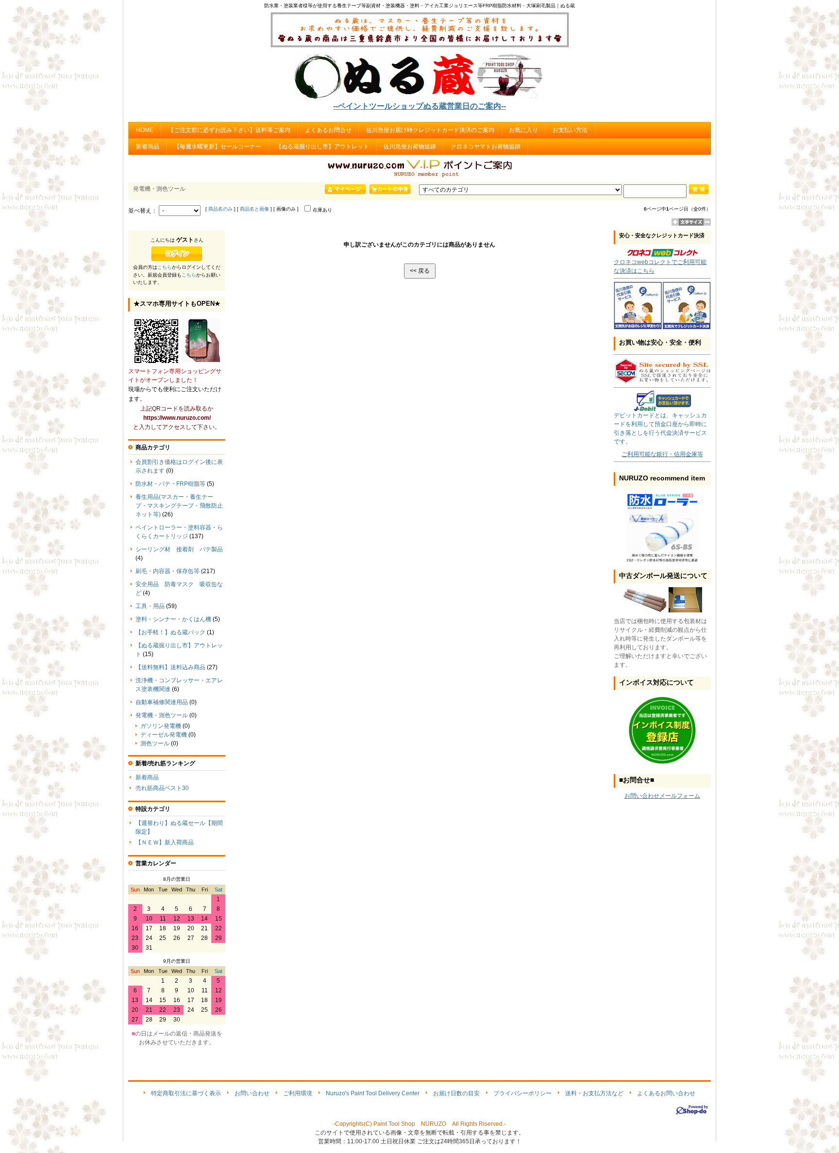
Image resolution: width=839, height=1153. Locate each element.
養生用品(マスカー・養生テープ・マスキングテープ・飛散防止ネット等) (179, 506)
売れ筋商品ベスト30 (162, 788)
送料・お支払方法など (594, 1093)
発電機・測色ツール (161, 715)
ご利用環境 (297, 1093)
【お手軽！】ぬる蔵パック (170, 632)
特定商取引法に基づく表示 (186, 1093)
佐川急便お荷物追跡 (410, 146)
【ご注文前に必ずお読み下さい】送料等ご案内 (229, 130)
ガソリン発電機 (160, 726)
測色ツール (154, 743)
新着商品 (147, 146)
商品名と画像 (254, 209)
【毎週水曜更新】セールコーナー (217, 146)
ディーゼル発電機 (163, 734)
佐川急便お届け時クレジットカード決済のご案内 (430, 130)
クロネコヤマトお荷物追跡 (485, 146)
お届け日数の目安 (456, 1093)
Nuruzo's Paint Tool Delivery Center (373, 1093)
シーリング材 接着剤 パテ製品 (179, 549)
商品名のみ (220, 209)
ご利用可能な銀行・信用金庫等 (662, 454)
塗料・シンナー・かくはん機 (173, 619)
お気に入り (523, 130)
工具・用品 (150, 606)
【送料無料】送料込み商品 (170, 667)
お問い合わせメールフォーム (662, 795)
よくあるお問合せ (328, 130)
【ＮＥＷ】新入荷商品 (164, 842)
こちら (164, 267)
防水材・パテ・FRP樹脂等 (170, 483)
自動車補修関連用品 (161, 702)
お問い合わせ (252, 1093)
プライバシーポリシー (522, 1093)
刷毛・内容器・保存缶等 (167, 571)
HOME (144, 130)
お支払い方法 (570, 130)
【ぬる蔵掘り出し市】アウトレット (322, 146)
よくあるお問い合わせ (666, 1093)
